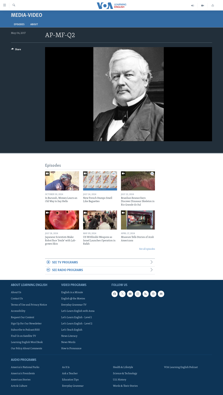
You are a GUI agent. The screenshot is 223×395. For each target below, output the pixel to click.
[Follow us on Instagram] (138, 294)
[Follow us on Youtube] (130, 294)
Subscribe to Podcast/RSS (25, 329)
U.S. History (119, 379)
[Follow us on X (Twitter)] (122, 294)
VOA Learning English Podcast (181, 367)
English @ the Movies (73, 298)
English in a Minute (72, 292)
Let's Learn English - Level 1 (76, 317)
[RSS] (146, 294)
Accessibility (18, 311)
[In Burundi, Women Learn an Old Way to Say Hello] (62, 180)
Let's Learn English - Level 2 (76, 323)
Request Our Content (22, 317)
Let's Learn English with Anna (78, 311)
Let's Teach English (71, 329)
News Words (68, 342)
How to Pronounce (71, 348)
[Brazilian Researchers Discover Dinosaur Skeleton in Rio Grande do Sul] (138, 180)
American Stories (21, 379)
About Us (16, 292)
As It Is (66, 367)
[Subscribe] (161, 294)
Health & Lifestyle (123, 367)
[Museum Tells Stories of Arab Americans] (138, 220)
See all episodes (147, 249)
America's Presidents (23, 373)
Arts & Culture (19, 386)
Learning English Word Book (27, 342)
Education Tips (70, 379)
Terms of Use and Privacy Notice (29, 305)
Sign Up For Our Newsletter (26, 323)
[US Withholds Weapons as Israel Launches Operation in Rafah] (100, 220)
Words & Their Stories (125, 386)
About (34, 24)
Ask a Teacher (70, 373)
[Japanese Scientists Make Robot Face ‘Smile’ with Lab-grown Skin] (62, 220)
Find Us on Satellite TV (23, 336)
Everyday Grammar (73, 386)
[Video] (203, 5)
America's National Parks (25, 367)
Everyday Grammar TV (74, 305)
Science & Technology (125, 373)
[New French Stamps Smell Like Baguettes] (100, 180)
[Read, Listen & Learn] (213, 5)
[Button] (16, 50)
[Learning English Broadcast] (193, 5)
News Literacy (69, 336)
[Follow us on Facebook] (115, 294)
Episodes (19, 24)
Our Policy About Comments (26, 348)
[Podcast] (153, 294)
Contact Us (17, 298)
